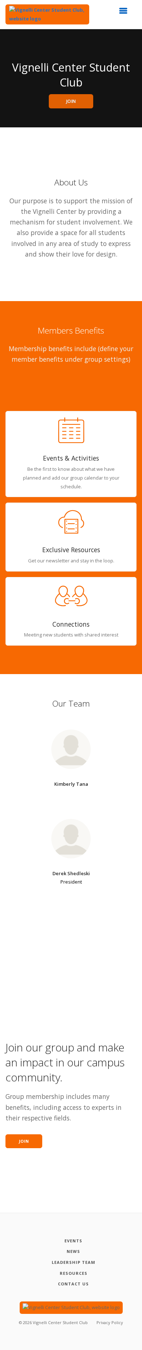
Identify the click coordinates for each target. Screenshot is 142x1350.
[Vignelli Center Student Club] (47, 14)
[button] (126, 12)
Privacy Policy (109, 1322)
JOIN (71, 101)
